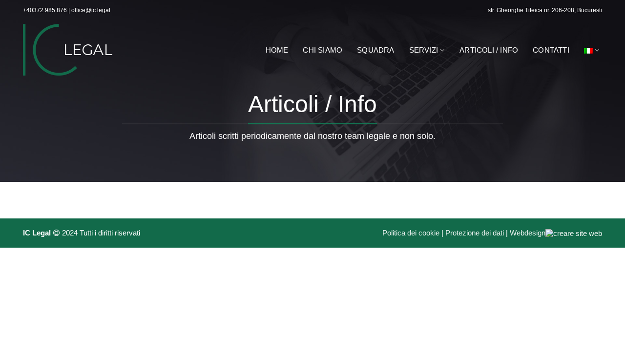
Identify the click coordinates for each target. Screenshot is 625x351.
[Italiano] (592, 49)
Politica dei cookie (410, 233)
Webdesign (527, 233)
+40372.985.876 (45, 10)
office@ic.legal (90, 10)
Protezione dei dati (474, 233)
